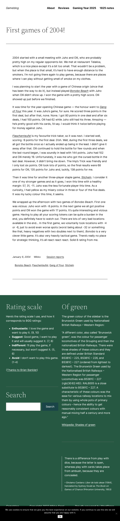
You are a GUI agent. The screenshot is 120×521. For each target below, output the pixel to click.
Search (50, 406)
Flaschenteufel (21, 135)
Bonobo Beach (79, 90)
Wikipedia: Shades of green (78, 424)
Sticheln (86, 177)
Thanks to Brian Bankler (22, 369)
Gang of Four (56, 265)
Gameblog (12, 8)
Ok (60, 516)
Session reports (55, 256)
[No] (116, 513)
